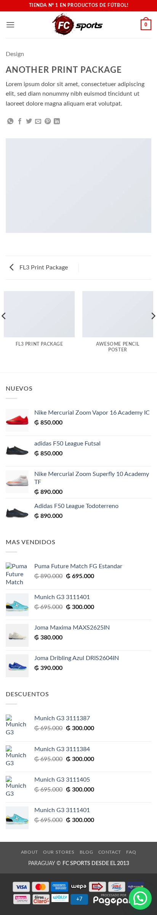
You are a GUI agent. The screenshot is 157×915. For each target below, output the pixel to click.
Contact (109, 852)
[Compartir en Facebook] (20, 121)
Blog (86, 852)
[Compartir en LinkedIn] (57, 121)
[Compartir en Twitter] (29, 121)
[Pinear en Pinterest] (48, 121)
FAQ (131, 852)
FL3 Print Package (43, 267)
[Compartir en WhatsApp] (10, 121)
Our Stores (58, 852)
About (29, 852)
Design (15, 54)
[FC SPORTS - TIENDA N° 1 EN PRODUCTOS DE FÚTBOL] (78, 24)
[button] (10, 24)
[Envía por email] (38, 121)
